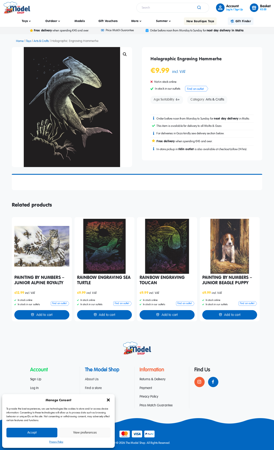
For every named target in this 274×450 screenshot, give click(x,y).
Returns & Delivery (152, 379)
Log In (34, 388)
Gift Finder (243, 21)
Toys (25, 21)
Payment (146, 388)
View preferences (85, 432)
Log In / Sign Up (234, 9)
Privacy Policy (56, 442)
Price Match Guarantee (120, 30)
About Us (91, 379)
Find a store (93, 388)
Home (20, 41)
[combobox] (172, 8)
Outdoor (51, 21)
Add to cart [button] (44, 315)
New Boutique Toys (200, 21)
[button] (108, 400)
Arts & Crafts (41, 41)
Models (79, 21)
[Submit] (199, 7)
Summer (162, 21)
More (134, 21)
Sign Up (35, 379)
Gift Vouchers (108, 21)
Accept (32, 432)
